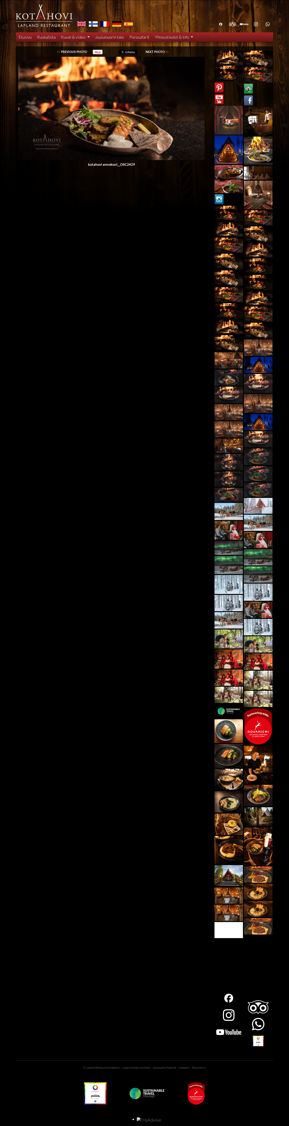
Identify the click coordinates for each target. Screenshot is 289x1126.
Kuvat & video (73, 37)
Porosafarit (139, 37)
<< (72, 52)
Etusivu (25, 37)
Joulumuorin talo (109, 37)
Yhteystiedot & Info (172, 37)
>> (157, 52)
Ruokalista (46, 37)
